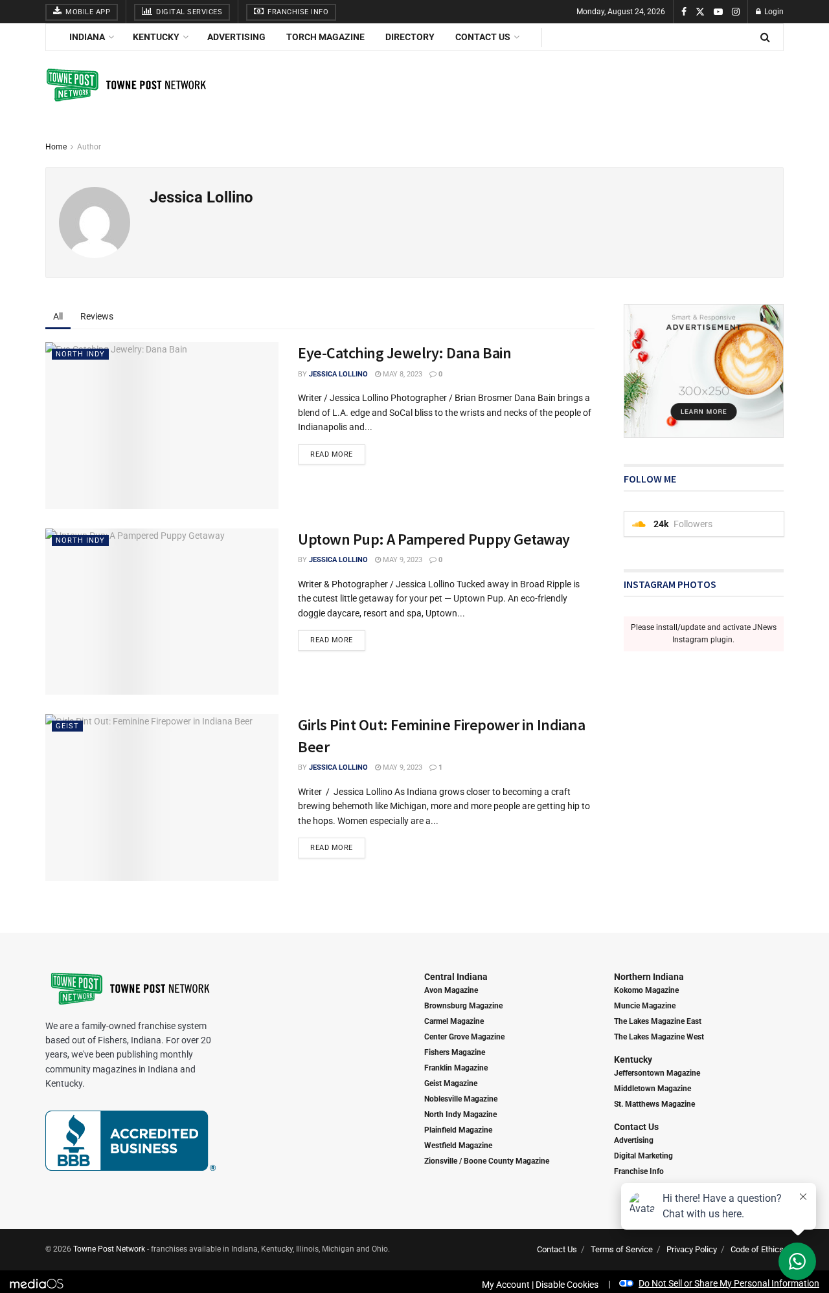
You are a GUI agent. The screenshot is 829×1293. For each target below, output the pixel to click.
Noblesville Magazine (460, 1098)
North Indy (80, 354)
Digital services (188, 12)
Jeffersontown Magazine (657, 1073)
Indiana (87, 37)
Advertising (236, 37)
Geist (67, 726)
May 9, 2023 (401, 560)
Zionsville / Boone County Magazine (486, 1161)
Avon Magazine (451, 990)
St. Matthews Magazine (654, 1104)
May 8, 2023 (401, 374)
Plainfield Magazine (458, 1130)
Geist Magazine (450, 1083)
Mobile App (87, 12)
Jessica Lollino (338, 374)
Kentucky (156, 37)
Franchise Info (297, 12)
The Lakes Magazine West (659, 1036)
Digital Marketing (643, 1155)
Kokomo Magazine (646, 990)
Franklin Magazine (456, 1067)
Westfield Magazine (458, 1145)
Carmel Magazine (454, 1021)
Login (773, 11)
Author (89, 146)
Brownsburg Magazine (463, 1005)
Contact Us (482, 37)
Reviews (96, 316)
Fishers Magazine (454, 1052)
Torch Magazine (325, 37)
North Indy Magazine (460, 1114)
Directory (410, 37)
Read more (331, 454)
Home (56, 146)
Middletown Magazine (652, 1088)
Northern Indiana (649, 977)
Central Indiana (456, 977)
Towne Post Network (109, 1249)
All (58, 316)
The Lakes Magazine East (657, 1021)
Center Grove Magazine (464, 1036)
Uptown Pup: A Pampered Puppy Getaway (434, 539)
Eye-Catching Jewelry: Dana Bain (404, 353)
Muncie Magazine (645, 1005)
